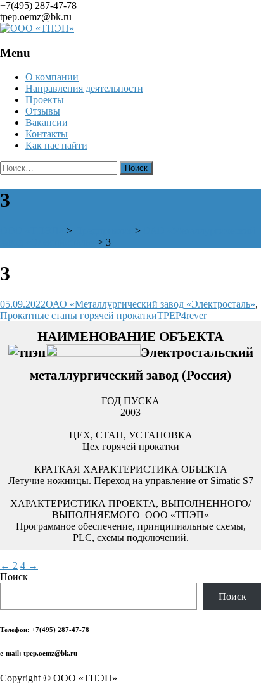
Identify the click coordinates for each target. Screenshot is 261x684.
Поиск (14, 576)
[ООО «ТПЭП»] (37, 28)
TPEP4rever (182, 315)
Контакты (46, 133)
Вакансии (46, 122)
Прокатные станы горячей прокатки (78, 315)
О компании (52, 77)
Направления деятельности (84, 88)
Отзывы (42, 111)
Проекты (44, 99)
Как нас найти (56, 145)
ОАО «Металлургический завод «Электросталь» (150, 304)
